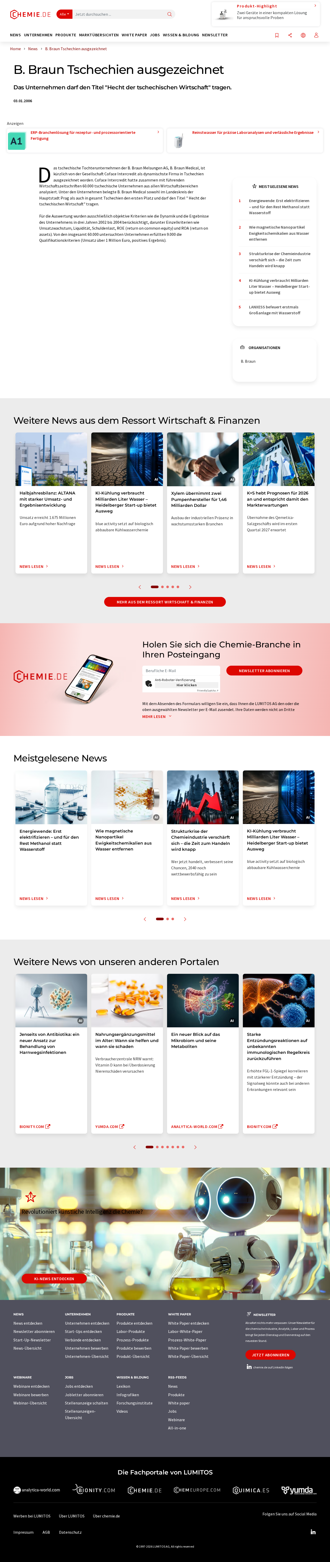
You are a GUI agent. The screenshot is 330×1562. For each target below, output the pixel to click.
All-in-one (177, 1427)
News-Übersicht (27, 1348)
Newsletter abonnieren (264, 670)
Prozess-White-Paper (187, 1339)
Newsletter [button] (215, 34)
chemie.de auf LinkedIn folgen (273, 1367)
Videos (122, 1411)
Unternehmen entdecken (87, 1323)
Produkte (176, 1394)
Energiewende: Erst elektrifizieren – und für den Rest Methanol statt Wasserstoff (279, 206)
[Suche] (169, 15)
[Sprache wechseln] (303, 36)
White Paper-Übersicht (188, 1356)
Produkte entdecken (134, 1323)
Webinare (176, 1419)
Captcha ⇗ (207, 690)
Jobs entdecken (79, 1386)
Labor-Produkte (131, 1331)
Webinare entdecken (31, 1386)
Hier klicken (187, 685)
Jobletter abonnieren (84, 1394)
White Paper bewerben (188, 1348)
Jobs (172, 1411)
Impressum (23, 1532)
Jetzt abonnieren (270, 1354)
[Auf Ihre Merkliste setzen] (276, 36)
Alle (63, 14)
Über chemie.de (106, 1515)
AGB (46, 1532)
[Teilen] (290, 36)
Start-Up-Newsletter (32, 1339)
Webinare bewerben (30, 1394)
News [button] (15, 34)
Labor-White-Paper (185, 1331)
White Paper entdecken (188, 1323)
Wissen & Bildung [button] (181, 34)
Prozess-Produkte (133, 1339)
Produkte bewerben (134, 1348)
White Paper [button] (134, 34)
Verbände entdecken (83, 1339)
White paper (179, 1402)
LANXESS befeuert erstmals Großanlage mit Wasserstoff (274, 309)
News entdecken (27, 1323)
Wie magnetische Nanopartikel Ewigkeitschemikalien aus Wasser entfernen (279, 233)
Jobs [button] (155, 34)
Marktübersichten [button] (99, 34)
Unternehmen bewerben (86, 1348)
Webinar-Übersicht (30, 1402)
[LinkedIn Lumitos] (313, 1532)
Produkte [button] (65, 34)
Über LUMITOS (72, 1515)
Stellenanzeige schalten (86, 1402)
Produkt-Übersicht (133, 1356)
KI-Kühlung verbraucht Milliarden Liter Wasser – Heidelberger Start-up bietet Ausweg (279, 286)
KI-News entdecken (54, 1278)
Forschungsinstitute (135, 1402)
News (173, 1386)
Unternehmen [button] (38, 34)
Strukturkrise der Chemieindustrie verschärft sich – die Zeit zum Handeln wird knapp (279, 259)
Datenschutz (70, 1532)
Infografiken (128, 1394)
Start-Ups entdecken (83, 1331)
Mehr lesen (154, 716)
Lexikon (123, 1386)
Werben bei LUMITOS (32, 1515)
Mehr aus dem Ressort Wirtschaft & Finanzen (165, 601)
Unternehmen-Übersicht (87, 1356)
